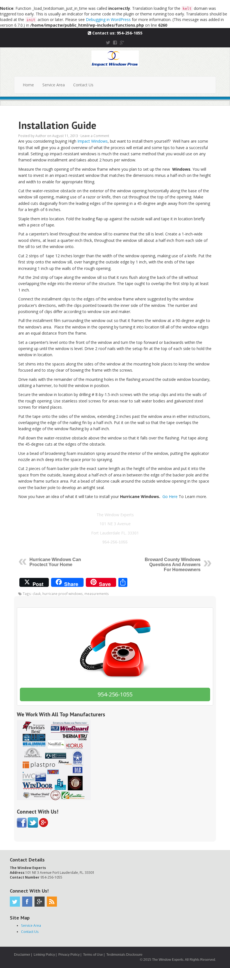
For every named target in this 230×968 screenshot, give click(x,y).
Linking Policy (44, 955)
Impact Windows (92, 141)
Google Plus (39, 902)
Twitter (15, 902)
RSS (52, 902)
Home (28, 84)
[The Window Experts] (115, 58)
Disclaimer (22, 955)
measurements (96, 593)
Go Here (170, 496)
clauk (37, 593)
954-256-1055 (129, 33)
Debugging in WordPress (108, 19)
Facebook (27, 902)
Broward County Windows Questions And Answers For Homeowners (173, 564)
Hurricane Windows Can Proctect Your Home (55, 562)
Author (40, 135)
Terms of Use (93, 955)
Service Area (53, 84)
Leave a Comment (95, 135)
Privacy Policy (69, 955)
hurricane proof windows (62, 593)
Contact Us (83, 84)
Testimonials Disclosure (124, 955)
